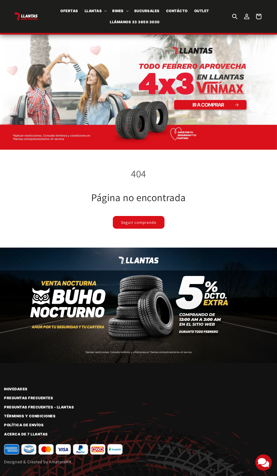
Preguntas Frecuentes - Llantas (39, 407)
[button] (95, 10)
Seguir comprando (138, 222)
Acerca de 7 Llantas (26, 434)
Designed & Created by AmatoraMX (37, 462)
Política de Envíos (24, 425)
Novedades (16, 389)
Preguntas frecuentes (28, 398)
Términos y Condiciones (29, 416)
